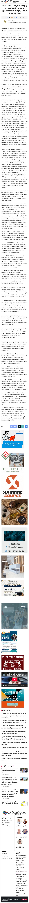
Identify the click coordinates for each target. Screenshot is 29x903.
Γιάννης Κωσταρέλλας (19, 826)
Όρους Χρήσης (5, 900)
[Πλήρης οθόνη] (25, 685)
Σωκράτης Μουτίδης (25, 826)
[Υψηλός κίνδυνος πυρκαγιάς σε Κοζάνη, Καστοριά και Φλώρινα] (24, 803)
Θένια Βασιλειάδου (19, 837)
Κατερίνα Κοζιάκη (25, 837)
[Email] (12, 17)
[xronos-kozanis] (11, 1)
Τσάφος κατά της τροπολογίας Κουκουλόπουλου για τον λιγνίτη (9, 770)
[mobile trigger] (2, 1)
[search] (23, 1)
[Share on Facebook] (7, 17)
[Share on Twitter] (10, 17)
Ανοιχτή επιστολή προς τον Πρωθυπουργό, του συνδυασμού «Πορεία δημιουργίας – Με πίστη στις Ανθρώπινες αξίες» (14, 753)
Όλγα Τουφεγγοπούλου (20, 847)
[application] (14, 679)
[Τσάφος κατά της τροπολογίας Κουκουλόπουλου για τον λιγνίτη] (24, 770)
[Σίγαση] (23, 685)
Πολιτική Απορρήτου (13, 899)
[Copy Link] (14, 17)
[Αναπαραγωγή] (3, 685)
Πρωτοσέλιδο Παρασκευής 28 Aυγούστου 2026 (14, 713)
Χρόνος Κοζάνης (12, 20)
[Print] (17, 17)
